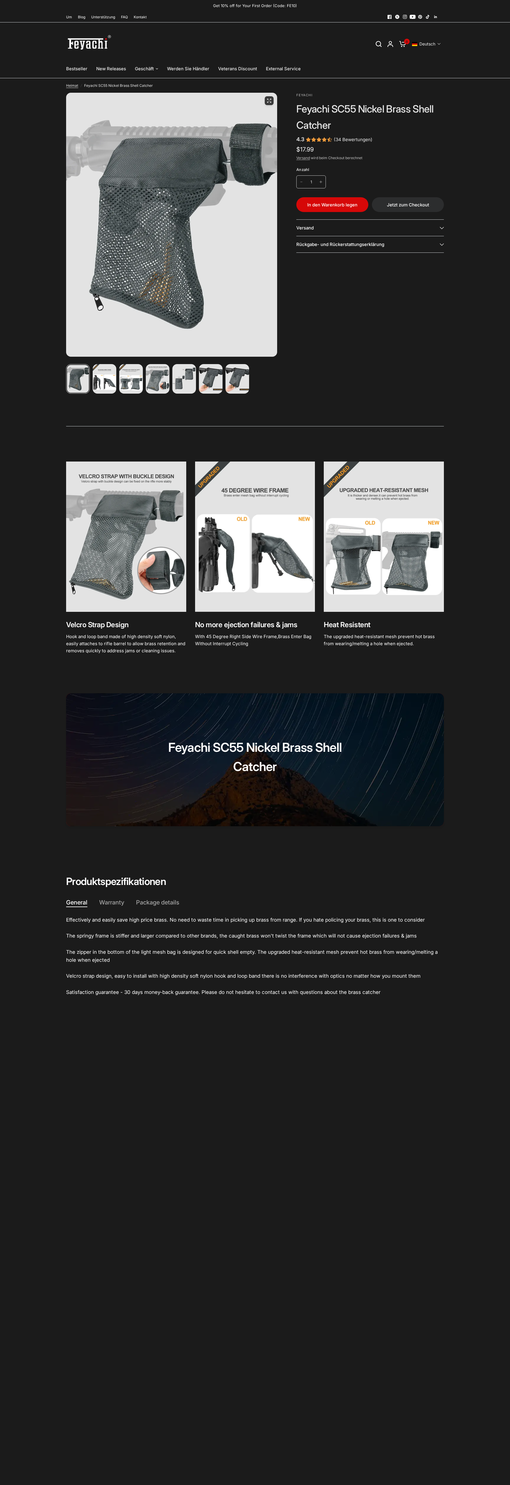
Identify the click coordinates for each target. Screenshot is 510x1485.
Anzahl (302, 169)
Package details (157, 902)
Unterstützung (103, 17)
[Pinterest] (420, 17)
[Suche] (379, 43)
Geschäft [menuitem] (144, 68)
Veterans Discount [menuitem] (237, 68)
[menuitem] (70, 17)
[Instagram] (405, 17)
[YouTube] (412, 17)
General (76, 902)
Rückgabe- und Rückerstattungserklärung (340, 244)
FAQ (124, 17)
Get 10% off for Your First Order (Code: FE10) (255, 5)
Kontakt (140, 17)
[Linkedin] (435, 17)
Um (69, 17)
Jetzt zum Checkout (408, 205)
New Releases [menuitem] (111, 68)
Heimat (72, 85)
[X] (397, 17)
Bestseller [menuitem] (76, 68)
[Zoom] (269, 100)
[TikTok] (428, 17)
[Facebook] (389, 17)
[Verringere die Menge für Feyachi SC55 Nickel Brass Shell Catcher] (301, 182)
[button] (426, 44)
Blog (81, 17)
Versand (303, 158)
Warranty (111, 902)
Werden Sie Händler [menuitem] (188, 68)
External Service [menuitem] (283, 68)
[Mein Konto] (390, 43)
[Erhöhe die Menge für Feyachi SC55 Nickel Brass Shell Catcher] (321, 182)
